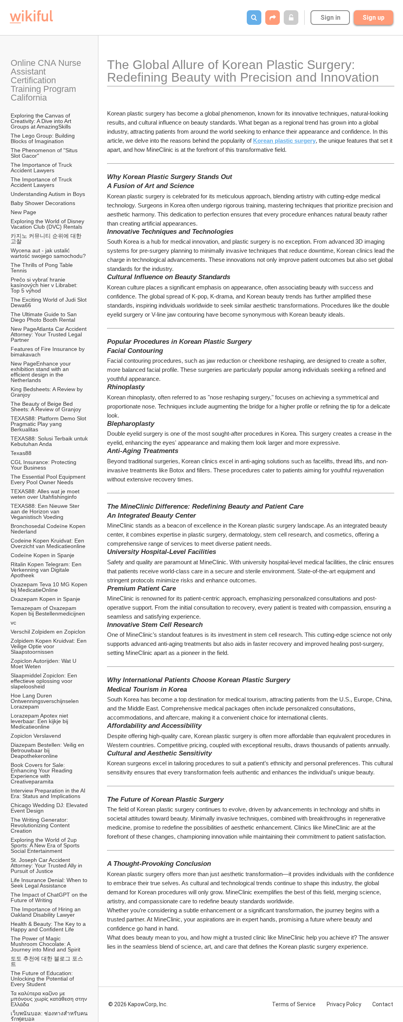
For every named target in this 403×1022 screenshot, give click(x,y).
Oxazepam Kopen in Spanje (45, 599)
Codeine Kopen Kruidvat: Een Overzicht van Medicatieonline (48, 543)
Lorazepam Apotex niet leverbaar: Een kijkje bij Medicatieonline (40, 721)
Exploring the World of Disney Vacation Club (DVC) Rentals (48, 224)
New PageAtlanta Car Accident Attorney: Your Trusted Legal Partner (49, 334)
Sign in (330, 17)
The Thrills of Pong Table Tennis (42, 268)
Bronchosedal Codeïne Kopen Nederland (49, 529)
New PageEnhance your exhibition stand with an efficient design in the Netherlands (41, 371)
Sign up (373, 17)
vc (13, 622)
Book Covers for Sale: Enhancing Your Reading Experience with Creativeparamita (42, 773)
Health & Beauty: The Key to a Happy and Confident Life (49, 926)
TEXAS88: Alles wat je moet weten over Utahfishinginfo (46, 494)
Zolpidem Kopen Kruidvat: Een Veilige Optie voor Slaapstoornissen (49, 646)
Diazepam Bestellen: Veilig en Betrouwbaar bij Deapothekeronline (48, 750)
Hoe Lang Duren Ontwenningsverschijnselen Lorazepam (45, 701)
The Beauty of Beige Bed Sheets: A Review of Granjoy (46, 406)
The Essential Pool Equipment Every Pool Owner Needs (49, 479)
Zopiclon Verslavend (36, 736)
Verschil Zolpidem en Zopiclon (48, 631)
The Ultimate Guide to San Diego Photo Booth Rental (44, 317)
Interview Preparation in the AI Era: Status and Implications (49, 793)
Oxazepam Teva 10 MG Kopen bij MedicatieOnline (50, 587)
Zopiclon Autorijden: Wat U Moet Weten (44, 664)
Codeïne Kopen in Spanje (42, 555)
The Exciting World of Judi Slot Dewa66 (49, 302)
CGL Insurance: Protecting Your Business (44, 465)
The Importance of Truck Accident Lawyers (42, 167)
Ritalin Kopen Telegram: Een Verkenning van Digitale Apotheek (47, 569)
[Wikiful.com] (31, 16)
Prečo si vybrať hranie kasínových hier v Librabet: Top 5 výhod (45, 285)
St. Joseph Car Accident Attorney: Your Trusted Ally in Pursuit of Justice (47, 865)
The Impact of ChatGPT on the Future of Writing (50, 897)
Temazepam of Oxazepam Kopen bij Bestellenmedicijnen (48, 611)
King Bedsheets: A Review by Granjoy (47, 392)
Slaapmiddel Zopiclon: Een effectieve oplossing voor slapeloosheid (45, 681)
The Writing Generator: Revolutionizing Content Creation (41, 825)
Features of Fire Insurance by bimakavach (48, 352)
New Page (23, 212)
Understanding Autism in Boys (48, 194)
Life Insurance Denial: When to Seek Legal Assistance (50, 883)
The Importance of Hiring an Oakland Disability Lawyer (46, 912)
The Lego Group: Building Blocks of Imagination (43, 138)
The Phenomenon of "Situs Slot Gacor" (45, 153)
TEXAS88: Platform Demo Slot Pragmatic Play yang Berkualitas (49, 424)
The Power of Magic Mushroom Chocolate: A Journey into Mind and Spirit (45, 944)
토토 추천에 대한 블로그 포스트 (47, 961)
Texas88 (21, 453)
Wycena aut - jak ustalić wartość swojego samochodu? (48, 253)
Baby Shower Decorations (43, 203)
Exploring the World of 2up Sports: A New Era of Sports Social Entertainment (46, 845)
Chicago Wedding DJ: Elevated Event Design (50, 808)
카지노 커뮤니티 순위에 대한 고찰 (47, 238)
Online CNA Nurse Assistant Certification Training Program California (47, 80)
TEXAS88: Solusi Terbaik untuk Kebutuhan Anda (50, 441)
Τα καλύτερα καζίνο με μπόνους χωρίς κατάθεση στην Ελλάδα (50, 998)
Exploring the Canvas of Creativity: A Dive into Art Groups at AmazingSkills (42, 121)
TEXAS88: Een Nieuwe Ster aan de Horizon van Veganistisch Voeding (46, 511)
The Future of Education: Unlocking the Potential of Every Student (43, 978)
